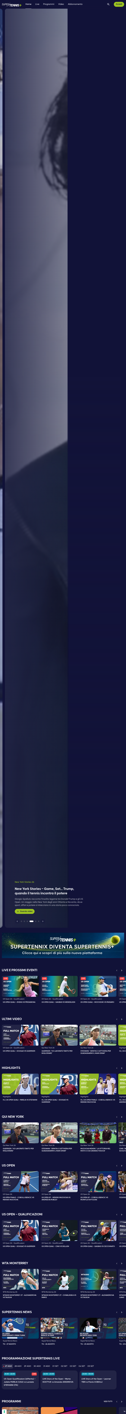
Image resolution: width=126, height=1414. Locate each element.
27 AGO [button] (8, 1366)
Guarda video (24, 911)
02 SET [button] (64, 1366)
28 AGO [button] (18, 1366)
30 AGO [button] (37, 1366)
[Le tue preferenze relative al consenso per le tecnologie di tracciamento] (4, 1411)
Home (28, 4)
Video (61, 4)
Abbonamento (75, 4)
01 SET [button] (55, 1366)
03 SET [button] (73, 1366)
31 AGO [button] (46, 1366)
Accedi (119, 4)
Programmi (48, 4)
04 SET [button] (82, 1366)
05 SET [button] (90, 1366)
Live (37, 4)
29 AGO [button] (27, 1366)
